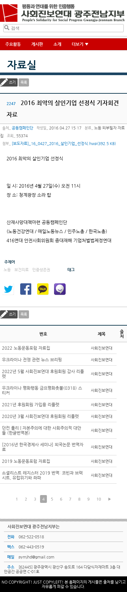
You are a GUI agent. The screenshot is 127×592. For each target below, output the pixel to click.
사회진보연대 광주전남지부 (62, 13)
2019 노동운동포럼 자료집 (26, 461)
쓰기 (12, 82)
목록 (24, 82)
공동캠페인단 (22, 128)
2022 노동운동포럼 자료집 (26, 347)
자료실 (21, 65)
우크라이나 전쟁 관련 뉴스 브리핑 (32, 359)
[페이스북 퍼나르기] (25, 289)
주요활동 (13, 44)
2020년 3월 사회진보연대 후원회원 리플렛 (40, 416)
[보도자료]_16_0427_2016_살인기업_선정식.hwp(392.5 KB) (64, 143)
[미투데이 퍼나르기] (60, 289)
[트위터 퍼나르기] (8, 289)
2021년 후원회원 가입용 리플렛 (30, 404)
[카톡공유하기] (43, 289)
